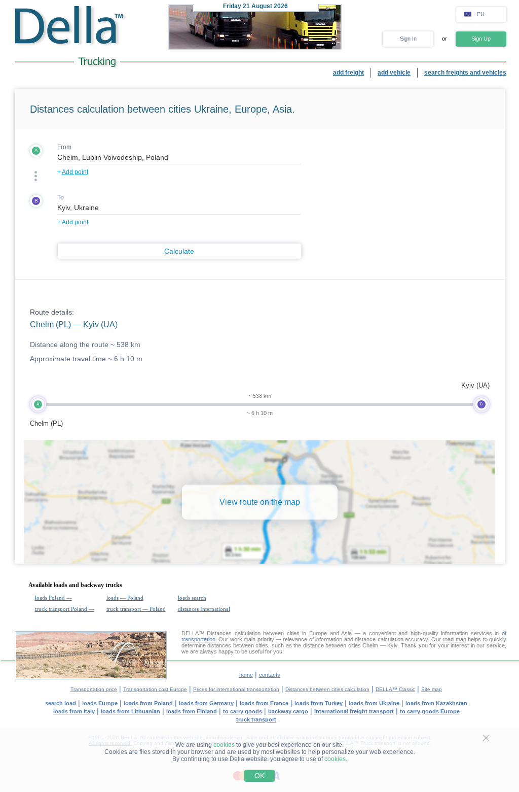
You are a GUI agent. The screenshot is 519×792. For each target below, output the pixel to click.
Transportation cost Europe (155, 689)
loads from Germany (206, 703)
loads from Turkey (318, 703)
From (64, 147)
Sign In (408, 39)
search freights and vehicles (465, 72)
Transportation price (93, 689)
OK (259, 776)
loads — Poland (124, 598)
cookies (224, 744)
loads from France (264, 703)
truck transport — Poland (136, 609)
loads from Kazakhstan (436, 703)
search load (60, 703)
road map (454, 639)
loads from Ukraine (374, 703)
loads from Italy (74, 711)
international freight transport (354, 711)
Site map (431, 689)
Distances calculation (234, 633)
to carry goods (242, 711)
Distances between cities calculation (327, 689)
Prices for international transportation (236, 689)
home (246, 675)
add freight (348, 72)
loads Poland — (53, 598)
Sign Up (481, 39)
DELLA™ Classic (395, 689)
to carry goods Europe (430, 711)
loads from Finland (191, 711)
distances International (204, 609)
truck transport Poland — (64, 609)
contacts (269, 675)
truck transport (256, 719)
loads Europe (100, 703)
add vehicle (394, 72)
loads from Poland (148, 703)
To (60, 197)
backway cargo (288, 711)
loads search (192, 598)
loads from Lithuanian (130, 711)
